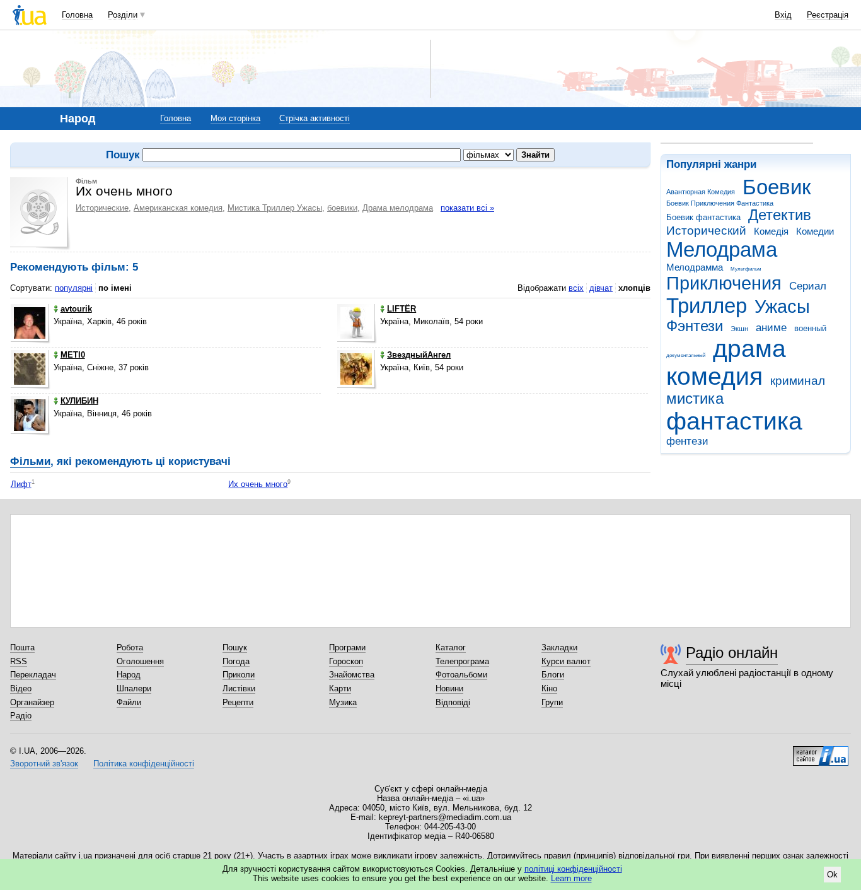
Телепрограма (462, 661)
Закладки (559, 647)
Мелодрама (721, 249)
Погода (236, 661)
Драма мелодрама (397, 208)
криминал (797, 380)
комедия (714, 376)
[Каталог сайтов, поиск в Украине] (820, 751)
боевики (342, 208)
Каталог (451, 647)
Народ (129, 674)
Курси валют (566, 661)
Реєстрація (827, 15)
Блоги (552, 674)
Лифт (21, 484)
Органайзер (32, 702)
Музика (343, 702)
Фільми (30, 461)
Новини (449, 688)
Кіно (549, 688)
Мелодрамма (694, 267)
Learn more (571, 878)
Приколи (238, 674)
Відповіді (453, 702)
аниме (771, 328)
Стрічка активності (314, 118)
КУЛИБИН (79, 401)
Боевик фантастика (703, 217)
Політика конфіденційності (143, 763)
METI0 (73, 355)
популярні (74, 288)
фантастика (734, 421)
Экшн (739, 328)
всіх (576, 288)
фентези (687, 441)
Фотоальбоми (461, 674)
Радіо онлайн (732, 652)
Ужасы (782, 306)
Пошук (234, 647)
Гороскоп (346, 661)
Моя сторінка (235, 118)
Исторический (706, 230)
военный (810, 328)
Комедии (815, 231)
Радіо (21, 715)
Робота (130, 647)
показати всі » (467, 208)
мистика (695, 398)
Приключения (724, 283)
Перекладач (33, 674)
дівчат (601, 288)
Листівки (238, 688)
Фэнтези (694, 326)
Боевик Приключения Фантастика (719, 203)
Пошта (22, 647)
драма (749, 348)
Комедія (771, 231)
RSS (18, 661)
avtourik (76, 308)
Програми (347, 647)
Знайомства (351, 674)
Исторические (102, 208)
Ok (832, 874)
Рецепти (237, 702)
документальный (685, 355)
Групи (552, 702)
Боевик (777, 187)
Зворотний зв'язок (44, 763)
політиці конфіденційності (573, 869)
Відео (21, 688)
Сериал (807, 286)
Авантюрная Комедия (700, 192)
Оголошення (140, 661)
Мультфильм (746, 269)
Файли (129, 702)
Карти (340, 688)
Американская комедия (178, 208)
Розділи (122, 15)
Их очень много (257, 484)
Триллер (706, 305)
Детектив (779, 215)
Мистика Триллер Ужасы (275, 208)
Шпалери (134, 688)
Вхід (783, 15)
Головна (77, 15)
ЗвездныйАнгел (419, 355)
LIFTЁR (401, 308)
